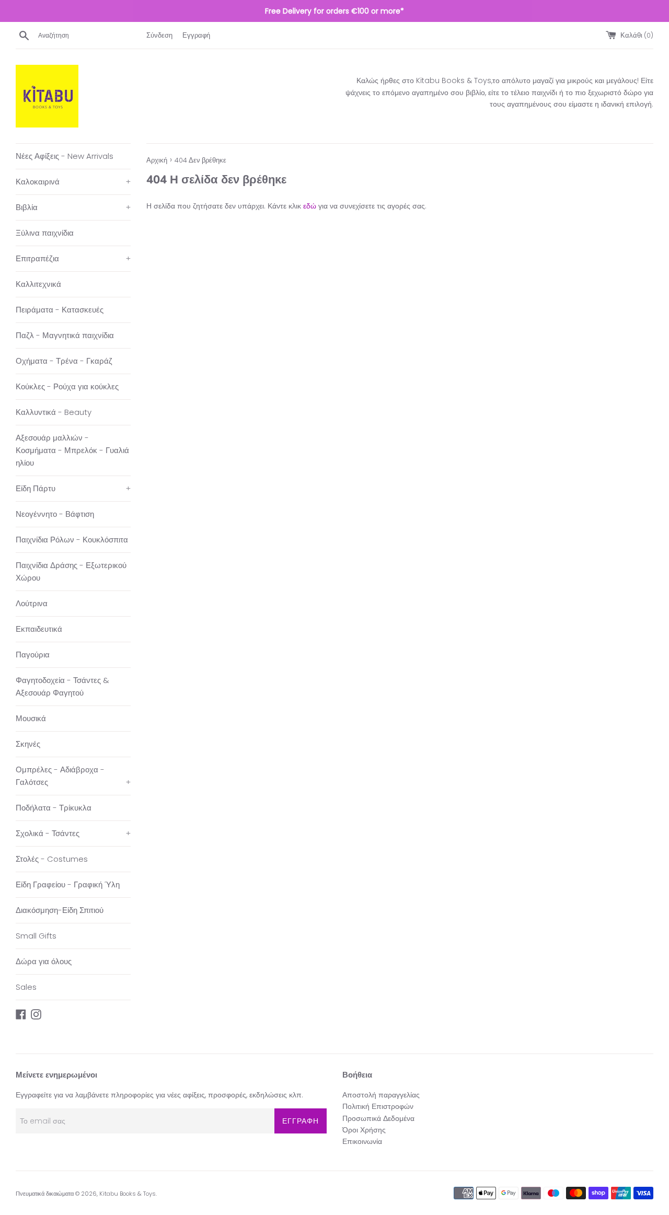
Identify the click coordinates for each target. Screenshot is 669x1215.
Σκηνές (28, 743)
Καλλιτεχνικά (38, 284)
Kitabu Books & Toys (127, 1193)
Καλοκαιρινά (73, 181)
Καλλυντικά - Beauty (53, 412)
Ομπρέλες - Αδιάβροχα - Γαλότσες (73, 776)
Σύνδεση (159, 35)
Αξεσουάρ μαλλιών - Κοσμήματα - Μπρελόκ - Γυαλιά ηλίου (72, 450)
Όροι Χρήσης (364, 1130)
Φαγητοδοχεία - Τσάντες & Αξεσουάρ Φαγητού (62, 686)
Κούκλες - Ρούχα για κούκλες (67, 386)
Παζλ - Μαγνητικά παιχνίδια (65, 335)
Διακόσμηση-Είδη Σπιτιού (59, 910)
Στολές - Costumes (52, 858)
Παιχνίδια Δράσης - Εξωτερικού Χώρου (71, 571)
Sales (26, 986)
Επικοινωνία (362, 1141)
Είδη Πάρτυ (73, 488)
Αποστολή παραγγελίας (381, 1095)
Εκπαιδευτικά (39, 628)
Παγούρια (33, 654)
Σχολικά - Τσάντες (73, 833)
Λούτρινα (32, 603)
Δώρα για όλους (44, 961)
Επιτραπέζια (73, 258)
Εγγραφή (196, 35)
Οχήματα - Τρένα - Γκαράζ (64, 360)
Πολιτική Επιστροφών (377, 1106)
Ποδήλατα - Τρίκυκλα (53, 807)
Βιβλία (73, 207)
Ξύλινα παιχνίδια (45, 232)
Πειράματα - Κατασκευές (59, 309)
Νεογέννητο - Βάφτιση (55, 513)
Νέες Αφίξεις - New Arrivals (64, 156)
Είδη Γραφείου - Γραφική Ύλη (68, 884)
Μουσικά (31, 718)
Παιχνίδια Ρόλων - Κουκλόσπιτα (72, 539)
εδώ (309, 206)
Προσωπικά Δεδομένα (378, 1118)
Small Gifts (36, 935)
